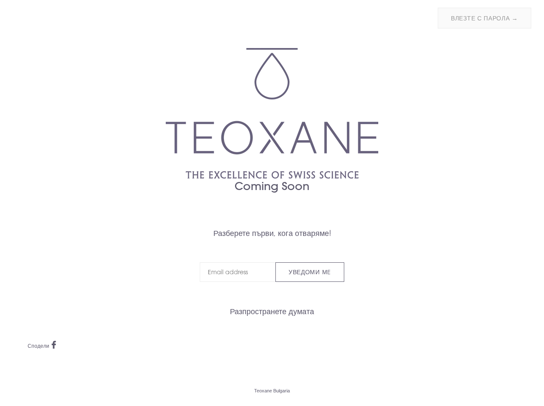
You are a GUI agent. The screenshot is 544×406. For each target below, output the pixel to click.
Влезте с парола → (484, 18)
